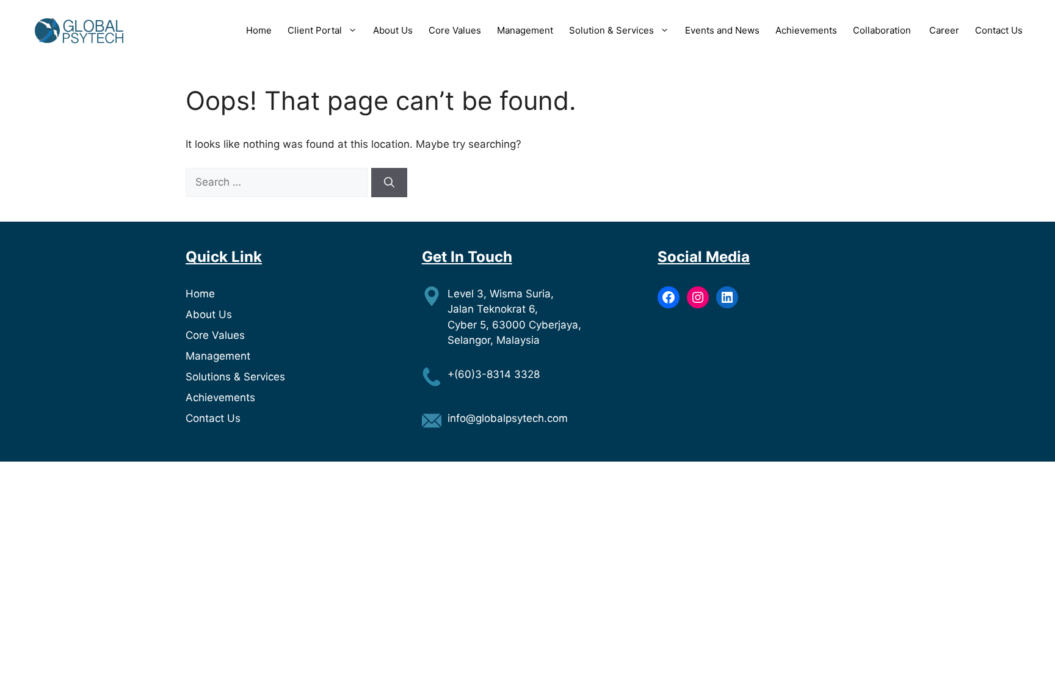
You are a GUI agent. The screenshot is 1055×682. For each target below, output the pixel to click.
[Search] (389, 182)
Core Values (455, 30)
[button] (349, 30)
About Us (393, 30)
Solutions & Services (235, 377)
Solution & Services (611, 30)
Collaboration (883, 30)
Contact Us (999, 30)
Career (944, 30)
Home (259, 30)
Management (525, 30)
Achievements (806, 30)
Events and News (722, 30)
